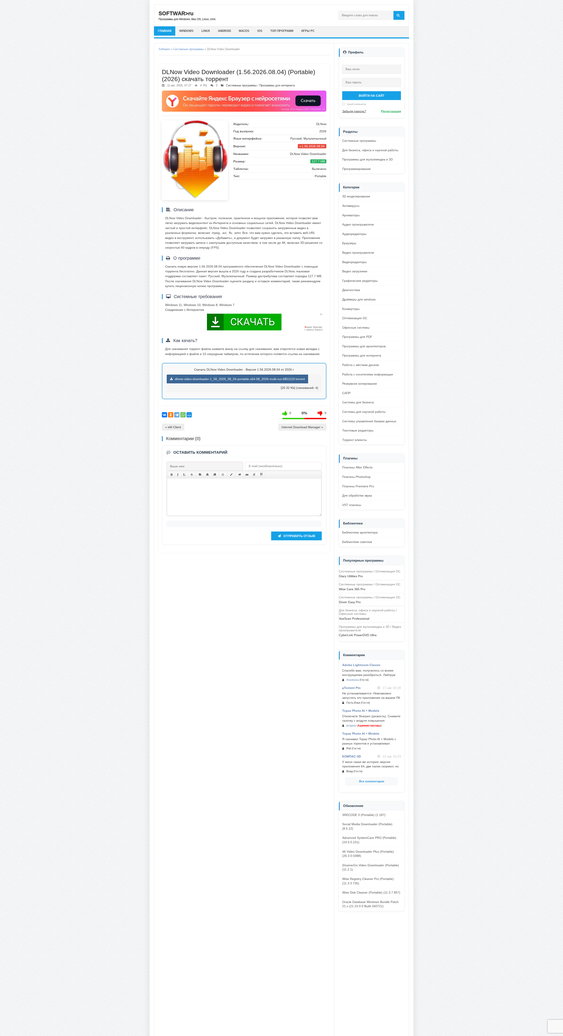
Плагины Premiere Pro (358, 486)
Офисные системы (355, 327)
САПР (346, 393)
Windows (186, 31)
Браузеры (349, 243)
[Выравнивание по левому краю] (200, 474)
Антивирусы (350, 206)
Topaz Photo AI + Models (360, 710)
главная (164, 31)
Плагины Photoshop (356, 477)
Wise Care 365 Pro (352, 589)
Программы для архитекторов (364, 346)
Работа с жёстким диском (360, 365)
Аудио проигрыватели (358, 224)
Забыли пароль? (354, 111)
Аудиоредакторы (354, 234)
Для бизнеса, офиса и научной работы (370, 150)
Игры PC (307, 31)
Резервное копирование (359, 383)
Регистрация (391, 111)
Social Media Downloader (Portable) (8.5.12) (367, 826)
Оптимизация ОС (354, 318)
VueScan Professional (354, 618)
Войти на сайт (371, 95)
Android (224, 31)
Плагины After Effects (357, 467)
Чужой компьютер (356, 104)
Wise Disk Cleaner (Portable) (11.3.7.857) (371, 892)
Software (164, 49)
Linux (205, 31)
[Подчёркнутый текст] (184, 474)
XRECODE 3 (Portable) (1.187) (364, 815)
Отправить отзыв (299, 536)
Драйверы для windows (359, 299)
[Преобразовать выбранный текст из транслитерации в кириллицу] (254, 474)
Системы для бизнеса (358, 402)
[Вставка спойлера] (261, 474)
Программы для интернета (277, 85)
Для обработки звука (357, 495)
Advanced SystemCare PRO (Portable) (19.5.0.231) (369, 840)
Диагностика (351, 290)
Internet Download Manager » (302, 427)
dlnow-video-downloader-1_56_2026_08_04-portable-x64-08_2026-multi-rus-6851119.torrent (239, 379)
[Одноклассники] (170, 414)
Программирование (356, 169)
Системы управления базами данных (369, 421)
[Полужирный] (171, 474)
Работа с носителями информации (367, 374)
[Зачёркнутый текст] (192, 474)
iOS (259, 31)
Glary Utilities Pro (351, 576)
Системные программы (188, 49)
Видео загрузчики (354, 271)
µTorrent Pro (351, 688)
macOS (244, 31)
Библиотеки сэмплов (357, 542)
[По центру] (207, 474)
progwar (351, 725)
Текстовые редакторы (357, 430)
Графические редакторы (360, 280)
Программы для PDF (357, 337)
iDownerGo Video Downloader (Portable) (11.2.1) (370, 867)
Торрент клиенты (354, 440)
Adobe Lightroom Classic (361, 665)
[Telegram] (176, 414)
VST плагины (351, 505)
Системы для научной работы (364, 411)
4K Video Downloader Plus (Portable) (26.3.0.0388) (368, 854)
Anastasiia (352, 679)
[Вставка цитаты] (247, 474)
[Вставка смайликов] (223, 474)
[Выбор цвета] (231, 474)
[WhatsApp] (183, 414)
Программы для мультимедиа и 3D (367, 159)
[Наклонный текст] (178, 474)
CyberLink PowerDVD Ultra (358, 635)
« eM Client (173, 427)
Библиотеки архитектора (360, 532)
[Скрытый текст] (239, 474)
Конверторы (351, 309)
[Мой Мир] (189, 414)
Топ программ (281, 31)
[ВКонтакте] (164, 414)
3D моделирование (356, 196)
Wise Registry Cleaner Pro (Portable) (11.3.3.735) (368, 881)
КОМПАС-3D (351, 756)
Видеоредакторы (354, 262)
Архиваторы (351, 215)
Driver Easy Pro (350, 602)
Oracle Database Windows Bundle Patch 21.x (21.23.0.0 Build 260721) (370, 904)
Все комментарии (371, 781)
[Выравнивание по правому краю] (214, 474)
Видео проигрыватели (358, 252)
